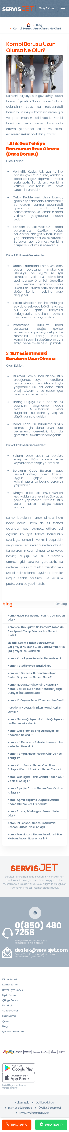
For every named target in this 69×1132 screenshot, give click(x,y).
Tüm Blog (60, 604)
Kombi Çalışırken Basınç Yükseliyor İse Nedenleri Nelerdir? (33, 733)
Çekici (5, 1021)
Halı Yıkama (9, 1016)
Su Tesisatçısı (10, 1010)
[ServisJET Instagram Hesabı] (35, 913)
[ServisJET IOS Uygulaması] (18, 1077)
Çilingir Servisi (10, 1000)
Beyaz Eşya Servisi (12, 990)
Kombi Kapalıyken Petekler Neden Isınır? (34, 658)
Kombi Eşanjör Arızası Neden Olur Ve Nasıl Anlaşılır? (35, 790)
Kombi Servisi (10, 984)
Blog (4, 1026)
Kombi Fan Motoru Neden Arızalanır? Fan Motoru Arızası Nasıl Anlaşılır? (35, 837)
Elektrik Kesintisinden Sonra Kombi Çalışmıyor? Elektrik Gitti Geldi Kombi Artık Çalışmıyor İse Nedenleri (36, 647)
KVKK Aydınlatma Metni (34, 1113)
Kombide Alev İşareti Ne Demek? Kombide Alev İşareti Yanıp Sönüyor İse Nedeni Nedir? (36, 631)
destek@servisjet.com (41, 950)
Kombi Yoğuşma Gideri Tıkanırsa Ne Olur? (35, 700)
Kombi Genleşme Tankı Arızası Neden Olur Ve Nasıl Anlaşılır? (35, 779)
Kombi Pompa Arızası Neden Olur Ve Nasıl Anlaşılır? (35, 756)
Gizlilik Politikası (45, 1102)
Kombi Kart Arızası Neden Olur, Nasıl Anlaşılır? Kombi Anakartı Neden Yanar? (34, 767)
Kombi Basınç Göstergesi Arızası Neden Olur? (34, 813)
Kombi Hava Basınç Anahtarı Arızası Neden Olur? (36, 618)
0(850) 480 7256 (38, 929)
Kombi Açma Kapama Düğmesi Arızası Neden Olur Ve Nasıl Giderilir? (33, 802)
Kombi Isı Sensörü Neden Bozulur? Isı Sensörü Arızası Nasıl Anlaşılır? (32, 825)
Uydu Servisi (9, 995)
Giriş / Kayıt (47, 8)
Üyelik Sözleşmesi (50, 1108)
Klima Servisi (9, 979)
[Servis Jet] (29, 25)
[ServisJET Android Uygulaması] (18, 1068)
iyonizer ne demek (13, 1031)
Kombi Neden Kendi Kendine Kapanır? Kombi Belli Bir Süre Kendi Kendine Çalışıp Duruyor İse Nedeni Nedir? (35, 689)
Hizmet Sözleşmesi (20, 1108)
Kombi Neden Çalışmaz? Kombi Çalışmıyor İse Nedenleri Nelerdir (36, 721)
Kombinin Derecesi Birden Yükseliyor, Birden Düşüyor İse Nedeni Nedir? (32, 675)
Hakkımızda (22, 1102)
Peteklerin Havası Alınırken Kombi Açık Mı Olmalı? (35, 710)
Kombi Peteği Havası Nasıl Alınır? (29, 666)
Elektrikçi (7, 1005)
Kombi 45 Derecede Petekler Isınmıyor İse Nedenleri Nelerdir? (35, 744)
